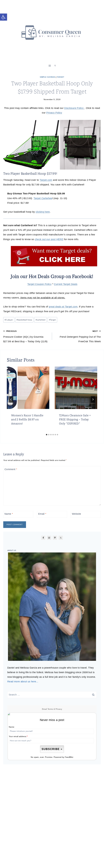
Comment (10, 469)
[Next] (93, 399)
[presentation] (28, 388)
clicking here (43, 211)
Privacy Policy (54, 112)
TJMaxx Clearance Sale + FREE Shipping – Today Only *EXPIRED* (75, 419)
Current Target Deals (65, 284)
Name (8, 514)
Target (60, 77)
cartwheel (41, 320)
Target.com (46, 180)
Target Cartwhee (43, 198)
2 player (9, 320)
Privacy (59, 709)
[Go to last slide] (11, 399)
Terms (50, 709)
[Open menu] (49, 66)
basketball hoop (24, 320)
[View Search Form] (55, 65)
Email (42, 514)
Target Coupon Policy (39, 284)
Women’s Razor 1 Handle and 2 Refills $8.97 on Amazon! (27, 419)
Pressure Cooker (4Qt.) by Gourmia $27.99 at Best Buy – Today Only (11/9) (25, 336)
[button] (3, 17)
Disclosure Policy (74, 108)
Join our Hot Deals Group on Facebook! (52, 276)
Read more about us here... (22, 681)
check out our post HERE (49, 239)
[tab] (46, 434)
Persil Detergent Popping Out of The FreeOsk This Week (80, 336)
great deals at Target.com (63, 306)
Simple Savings (47, 77)
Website (76, 514)
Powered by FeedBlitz (63, 757)
